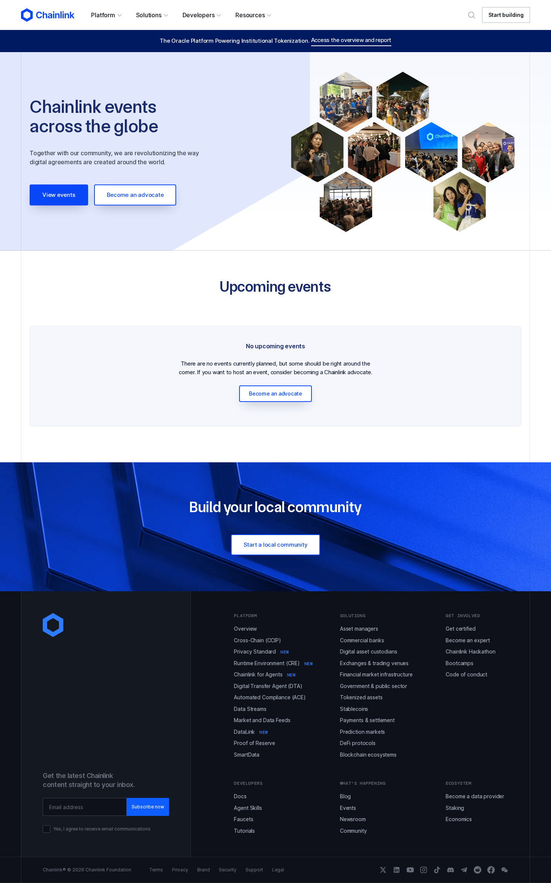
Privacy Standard (261, 651)
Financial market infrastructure (376, 674)
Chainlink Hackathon (470, 651)
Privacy (180, 870)
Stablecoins (354, 709)
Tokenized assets (361, 697)
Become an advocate (135, 194)
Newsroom (353, 819)
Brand (203, 870)
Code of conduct (466, 674)
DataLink (251, 732)
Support (254, 870)
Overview (245, 628)
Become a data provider (475, 796)
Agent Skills (248, 808)
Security (228, 870)
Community (353, 831)
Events (348, 808)
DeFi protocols (358, 743)
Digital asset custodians (368, 651)
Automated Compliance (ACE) (269, 697)
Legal (278, 870)
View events (58, 194)
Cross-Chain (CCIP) (257, 640)
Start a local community (276, 544)
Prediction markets (362, 732)
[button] (106, 15)
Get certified (460, 628)
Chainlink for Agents (264, 674)
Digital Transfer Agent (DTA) (268, 686)
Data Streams (250, 709)
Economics (459, 819)
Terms (156, 870)
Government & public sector (373, 686)
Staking (455, 808)
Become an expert (468, 640)
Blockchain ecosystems (368, 754)
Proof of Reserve (254, 743)
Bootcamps (459, 663)
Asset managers (359, 628)
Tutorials (244, 831)
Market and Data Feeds (262, 720)
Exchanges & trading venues (374, 663)
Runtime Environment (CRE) (273, 663)
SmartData (246, 754)
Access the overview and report (351, 39)
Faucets (243, 819)
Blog (345, 796)
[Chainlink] (48, 15)
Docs (240, 796)
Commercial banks (362, 640)
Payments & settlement (367, 720)
